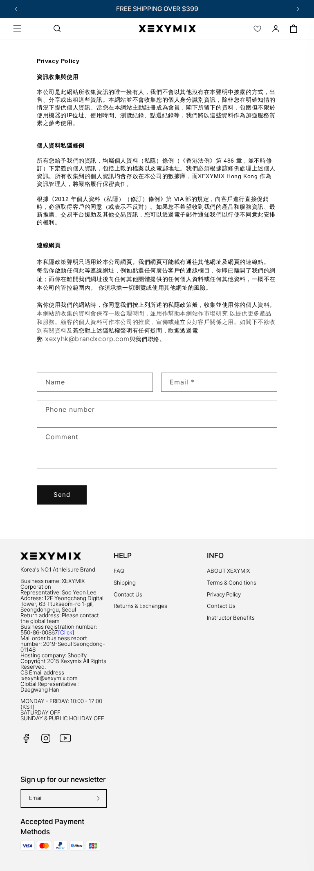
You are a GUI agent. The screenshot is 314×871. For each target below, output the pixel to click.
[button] (17, 29)
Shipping (125, 582)
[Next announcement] (298, 9)
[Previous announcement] (16, 9)
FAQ (119, 571)
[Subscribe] (98, 798)
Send (62, 494)
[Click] (66, 632)
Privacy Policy (224, 594)
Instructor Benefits (231, 618)
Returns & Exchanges (140, 606)
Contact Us (128, 594)
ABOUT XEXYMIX (228, 571)
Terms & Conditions (231, 582)
